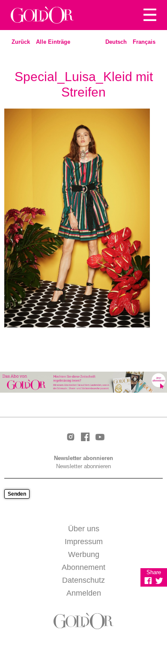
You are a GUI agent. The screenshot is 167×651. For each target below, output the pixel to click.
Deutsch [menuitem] (116, 42)
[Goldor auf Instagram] (70, 437)
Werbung (83, 554)
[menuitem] (116, 42)
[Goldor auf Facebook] (85, 437)
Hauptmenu (149, 15)
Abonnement (83, 567)
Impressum (84, 541)
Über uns (83, 528)
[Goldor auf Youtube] (99, 438)
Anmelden (83, 593)
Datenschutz (83, 580)
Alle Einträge (53, 42)
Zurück (21, 42)
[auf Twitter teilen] (159, 580)
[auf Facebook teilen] (148, 580)
